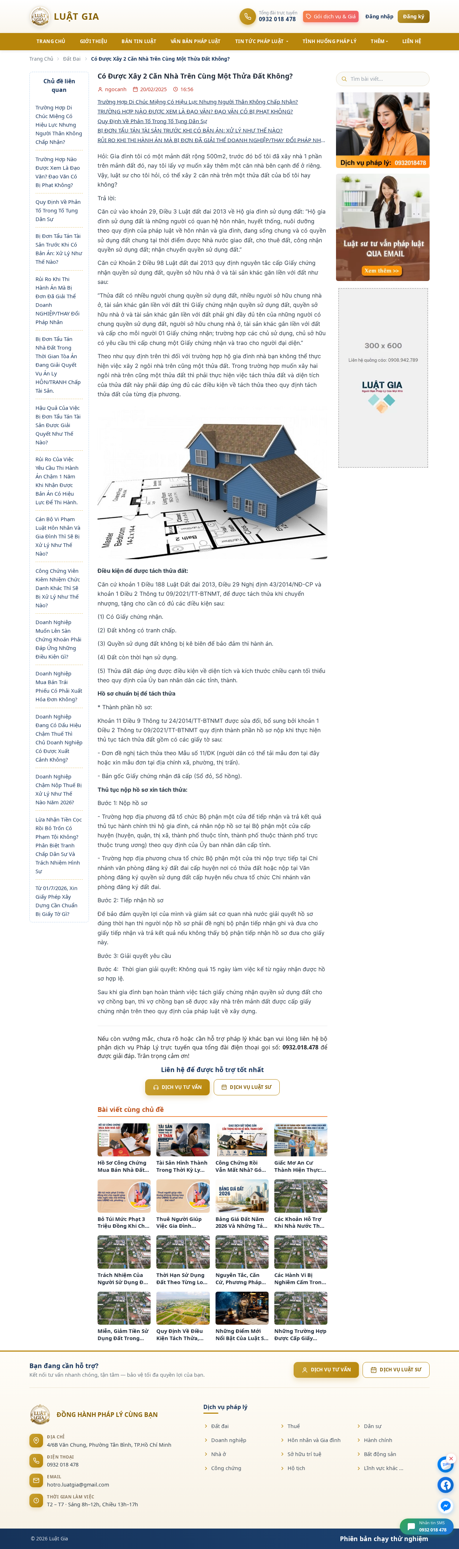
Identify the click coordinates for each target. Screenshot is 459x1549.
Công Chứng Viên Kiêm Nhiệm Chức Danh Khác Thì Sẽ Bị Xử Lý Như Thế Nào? (58, 588)
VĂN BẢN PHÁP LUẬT (196, 41)
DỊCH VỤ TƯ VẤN (331, 1369)
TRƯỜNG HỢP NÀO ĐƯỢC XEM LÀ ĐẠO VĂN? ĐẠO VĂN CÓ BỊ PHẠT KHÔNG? (195, 111)
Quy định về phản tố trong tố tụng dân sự (152, 121)
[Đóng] (451, 1459)
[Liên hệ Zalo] (445, 1464)
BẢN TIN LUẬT (139, 41)
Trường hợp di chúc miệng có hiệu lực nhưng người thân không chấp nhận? (198, 101)
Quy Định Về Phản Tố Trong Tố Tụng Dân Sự (58, 210)
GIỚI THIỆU (94, 41)
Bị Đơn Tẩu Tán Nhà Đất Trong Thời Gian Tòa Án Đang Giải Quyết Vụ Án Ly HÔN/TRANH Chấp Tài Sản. (58, 364)
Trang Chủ (41, 58)
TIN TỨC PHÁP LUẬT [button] (260, 41)
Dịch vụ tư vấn (182, 1087)
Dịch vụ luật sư (251, 1087)
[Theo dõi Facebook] (445, 1485)
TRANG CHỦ (51, 41)
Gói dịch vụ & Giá (335, 16)
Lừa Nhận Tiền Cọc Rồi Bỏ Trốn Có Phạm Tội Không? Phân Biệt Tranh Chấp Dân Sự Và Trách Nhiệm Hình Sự (59, 845)
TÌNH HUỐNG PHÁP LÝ (329, 41)
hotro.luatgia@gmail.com (78, 1484)
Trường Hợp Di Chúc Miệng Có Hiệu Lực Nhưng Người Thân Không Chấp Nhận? (59, 124)
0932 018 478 (63, 1464)
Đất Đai (72, 58)
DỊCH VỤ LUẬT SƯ (401, 1369)
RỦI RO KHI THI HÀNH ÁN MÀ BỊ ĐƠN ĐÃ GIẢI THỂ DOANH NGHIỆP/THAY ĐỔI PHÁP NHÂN (212, 140)
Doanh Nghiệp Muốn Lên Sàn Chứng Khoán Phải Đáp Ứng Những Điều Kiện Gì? (58, 639)
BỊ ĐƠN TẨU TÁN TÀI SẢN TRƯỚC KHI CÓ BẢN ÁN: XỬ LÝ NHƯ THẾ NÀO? (190, 130)
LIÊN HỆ (411, 41)
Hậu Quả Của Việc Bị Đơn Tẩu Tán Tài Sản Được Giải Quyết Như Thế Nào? (58, 425)
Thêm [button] (378, 41)
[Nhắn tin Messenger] (445, 1506)
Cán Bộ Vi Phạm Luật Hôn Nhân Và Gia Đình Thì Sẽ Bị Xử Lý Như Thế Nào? (58, 536)
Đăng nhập (379, 16)
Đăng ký (413, 16)
